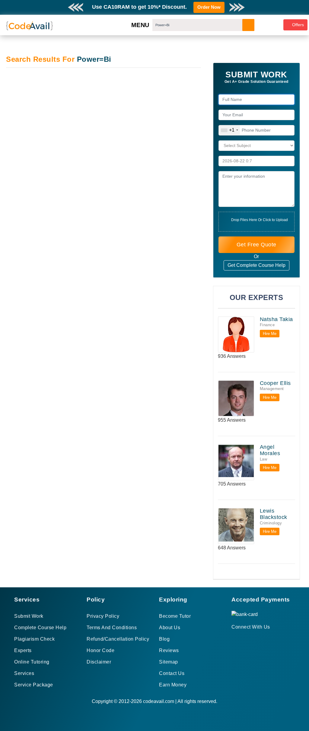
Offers (298, 24)
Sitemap (168, 661)
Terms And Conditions (112, 627)
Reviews (169, 650)
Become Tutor (175, 616)
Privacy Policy (103, 616)
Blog (164, 639)
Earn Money (172, 684)
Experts (23, 650)
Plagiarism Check (34, 639)
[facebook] (233, 637)
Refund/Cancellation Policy (118, 639)
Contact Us (171, 673)
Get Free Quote (256, 245)
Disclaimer (99, 661)
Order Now (209, 7)
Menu (140, 25)
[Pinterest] (241, 637)
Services (24, 673)
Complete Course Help (40, 627)
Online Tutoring (31, 661)
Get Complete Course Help (256, 265)
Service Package (33, 684)
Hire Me (269, 333)
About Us (169, 627)
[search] (248, 25)
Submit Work (28, 616)
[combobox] (229, 130)
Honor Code (100, 650)
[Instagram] (248, 637)
